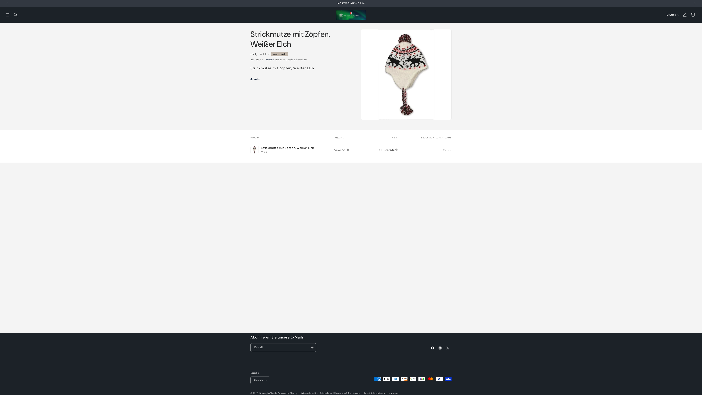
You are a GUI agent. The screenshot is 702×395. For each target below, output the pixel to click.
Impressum (394, 393)
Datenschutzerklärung (330, 393)
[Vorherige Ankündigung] (7, 3)
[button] (8, 15)
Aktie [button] (257, 79)
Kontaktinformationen (374, 393)
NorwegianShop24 (268, 393)
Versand (269, 59)
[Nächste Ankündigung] (695, 3)
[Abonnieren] (312, 347)
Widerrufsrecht (308, 393)
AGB (346, 393)
